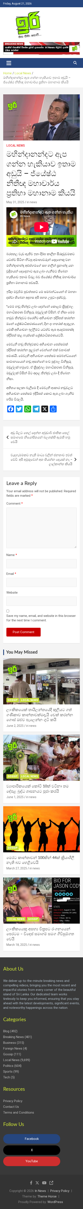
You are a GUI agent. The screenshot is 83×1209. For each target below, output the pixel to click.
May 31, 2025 (15, 202)
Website (12, 592)
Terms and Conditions (18, 1112)
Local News (15, 145)
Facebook (32, 1139)
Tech (6, 1077)
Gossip (12, 700)
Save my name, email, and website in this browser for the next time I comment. (41, 618)
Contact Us (11, 1107)
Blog (6, 1031)
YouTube (32, 1161)
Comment (14, 503)
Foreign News (12, 1048)
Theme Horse (47, 1196)
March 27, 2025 (16, 868)
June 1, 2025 (15, 797)
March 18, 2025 (16, 944)
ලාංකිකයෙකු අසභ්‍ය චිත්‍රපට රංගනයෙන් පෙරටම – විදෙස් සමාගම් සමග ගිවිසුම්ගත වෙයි (40, 934)
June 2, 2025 (15, 725)
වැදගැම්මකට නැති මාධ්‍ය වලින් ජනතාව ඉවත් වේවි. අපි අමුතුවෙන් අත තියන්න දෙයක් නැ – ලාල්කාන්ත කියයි (41, 459)
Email (11, 574)
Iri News (40, 1191)
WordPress (55, 1202)
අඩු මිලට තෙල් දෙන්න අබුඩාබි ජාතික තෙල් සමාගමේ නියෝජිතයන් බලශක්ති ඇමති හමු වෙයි (40, 437)
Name (11, 555)
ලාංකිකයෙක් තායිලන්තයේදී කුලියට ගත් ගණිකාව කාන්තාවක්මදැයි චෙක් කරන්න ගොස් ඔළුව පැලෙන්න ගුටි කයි (39, 715)
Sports (8, 1071)
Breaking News (13, 1037)
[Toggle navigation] (8, 63)
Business (9, 1043)
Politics (8, 1066)
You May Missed (21, 652)
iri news (32, 202)
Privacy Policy (12, 1101)
